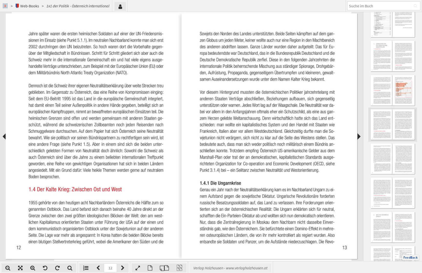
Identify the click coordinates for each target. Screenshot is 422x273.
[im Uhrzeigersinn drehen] (57, 267)
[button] (410, 257)
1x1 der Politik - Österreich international (77, 5)
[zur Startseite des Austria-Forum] (6, 5)
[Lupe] (69, 267)
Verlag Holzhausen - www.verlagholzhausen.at (230, 267)
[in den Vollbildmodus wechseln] (138, 267)
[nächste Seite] (122, 267)
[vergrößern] (32, 267)
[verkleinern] (7, 267)
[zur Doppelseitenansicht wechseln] (164, 267)
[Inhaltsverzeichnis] (85, 267)
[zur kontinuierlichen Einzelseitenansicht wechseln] (179, 267)
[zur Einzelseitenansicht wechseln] (150, 267)
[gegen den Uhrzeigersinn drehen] (45, 267)
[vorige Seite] (98, 267)
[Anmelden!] (120, 6)
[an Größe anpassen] (20, 267)
